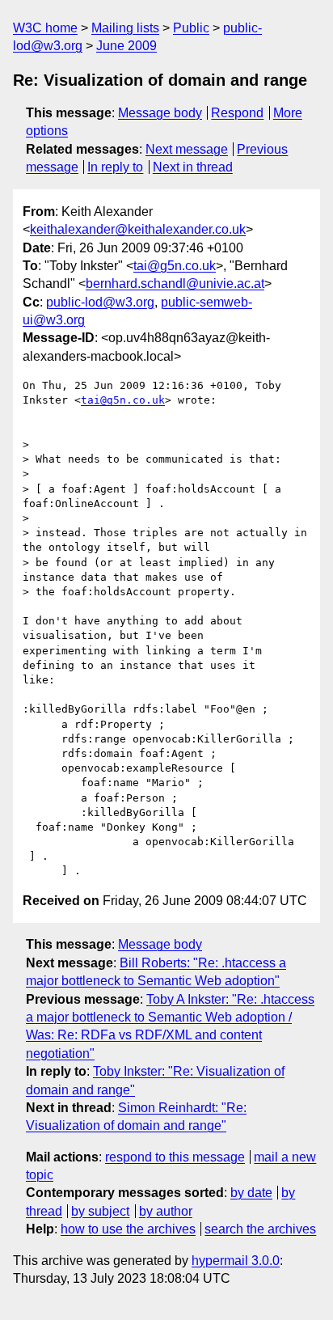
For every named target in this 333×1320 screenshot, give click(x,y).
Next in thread (193, 167)
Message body (160, 113)
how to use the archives (128, 1229)
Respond (237, 113)
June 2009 (126, 46)
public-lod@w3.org (100, 302)
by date (251, 1192)
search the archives (260, 1229)
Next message (186, 149)
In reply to (115, 167)
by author (165, 1211)
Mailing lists (125, 28)
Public (191, 28)
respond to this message (175, 1157)
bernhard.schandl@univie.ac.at (175, 283)
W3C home (45, 28)
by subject (100, 1211)
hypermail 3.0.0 (236, 1260)
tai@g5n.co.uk (174, 266)
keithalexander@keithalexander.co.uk (138, 229)
